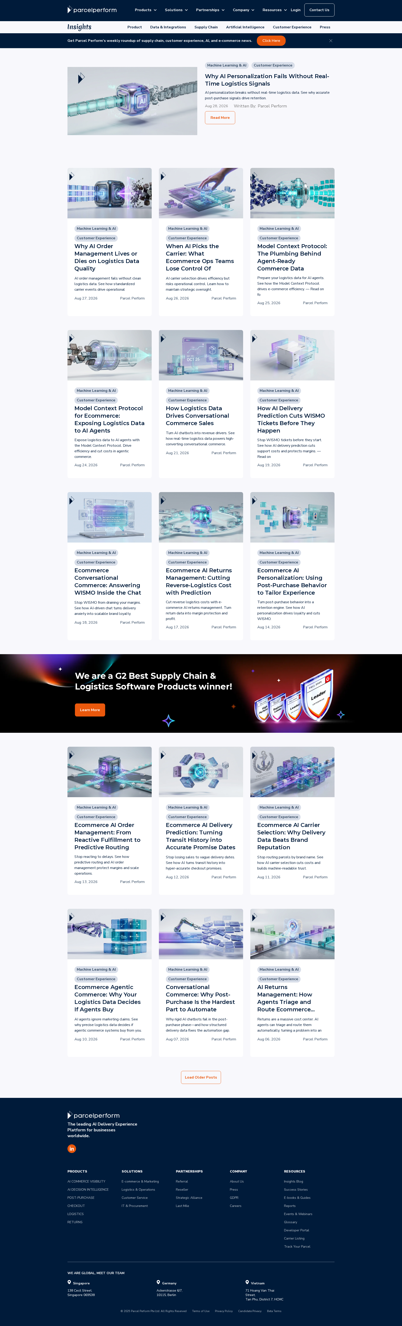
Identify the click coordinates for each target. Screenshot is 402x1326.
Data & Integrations (168, 27)
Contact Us (319, 10)
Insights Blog (293, 1181)
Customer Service (135, 1198)
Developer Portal (296, 1230)
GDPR (234, 1198)
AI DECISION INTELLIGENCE (88, 1189)
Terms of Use (200, 1311)
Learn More (90, 710)
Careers (235, 1206)
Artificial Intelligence (245, 27)
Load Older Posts (201, 1077)
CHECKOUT (76, 1206)
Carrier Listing (294, 1238)
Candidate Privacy (249, 1311)
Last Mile (182, 1206)
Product (134, 27)
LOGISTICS (75, 1214)
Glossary (290, 1222)
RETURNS (75, 1222)
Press (325, 27)
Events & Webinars (298, 1214)
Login (296, 10)
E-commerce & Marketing (140, 1181)
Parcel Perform (272, 106)
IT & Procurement (135, 1206)
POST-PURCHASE (80, 1198)
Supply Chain (206, 27)
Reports (290, 1206)
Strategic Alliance (189, 1198)
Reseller (182, 1189)
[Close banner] (331, 40)
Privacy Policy (224, 1311)
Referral (182, 1181)
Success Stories (296, 1189)
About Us (237, 1181)
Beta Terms (274, 1311)
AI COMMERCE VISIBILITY (86, 1181)
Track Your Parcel (297, 1246)
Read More (220, 117)
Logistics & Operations (138, 1189)
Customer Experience (292, 27)
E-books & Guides (297, 1198)
